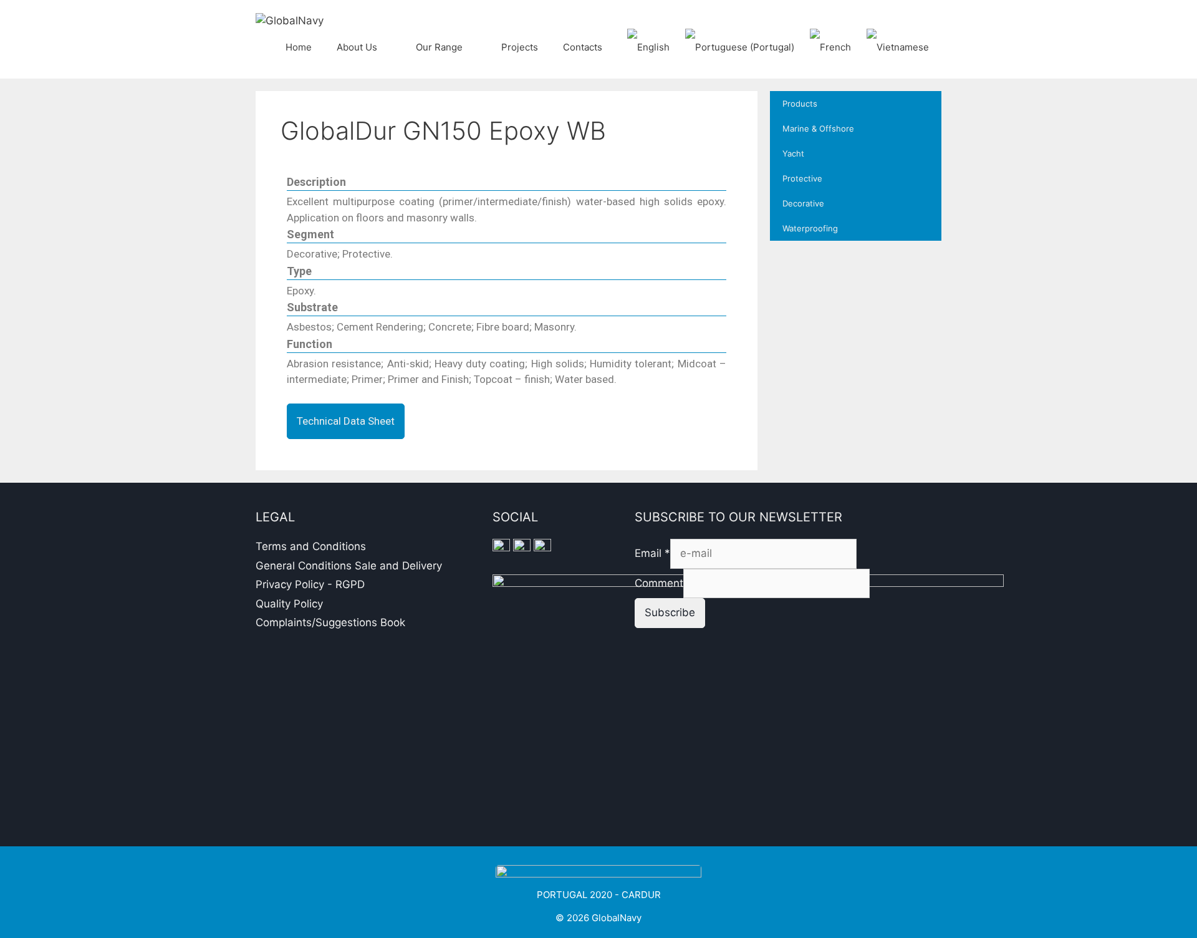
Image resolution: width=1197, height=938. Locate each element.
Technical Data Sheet (346, 421)
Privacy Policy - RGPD (310, 584)
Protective (802, 178)
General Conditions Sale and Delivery (349, 565)
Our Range (439, 47)
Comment (659, 583)
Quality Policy (289, 603)
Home (299, 47)
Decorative (803, 203)
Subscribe (670, 612)
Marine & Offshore (818, 128)
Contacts (582, 47)
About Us (357, 47)
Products (799, 104)
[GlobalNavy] (290, 20)
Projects (519, 47)
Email (652, 553)
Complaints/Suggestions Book (330, 622)
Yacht (793, 153)
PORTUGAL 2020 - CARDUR (599, 895)
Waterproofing (810, 228)
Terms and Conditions (311, 546)
